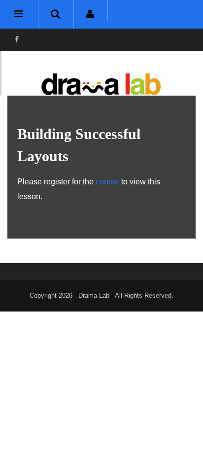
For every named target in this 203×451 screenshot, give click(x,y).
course (107, 181)
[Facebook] (17, 39)
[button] (55, 14)
